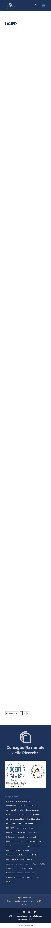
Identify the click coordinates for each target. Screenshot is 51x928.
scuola (8, 868)
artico (23, 805)
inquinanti (33, 832)
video (37, 877)
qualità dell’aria (26, 859)
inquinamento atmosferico (16, 832)
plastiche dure (32, 854)
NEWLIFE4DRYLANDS (16, 198)
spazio (29, 877)
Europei (35, 68)
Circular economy (32, 810)
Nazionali (37, 126)
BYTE (10, 667)
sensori (16, 868)
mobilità (20, 841)
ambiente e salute (23, 801)
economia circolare (13, 823)
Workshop (10, 881)
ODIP (10, 525)
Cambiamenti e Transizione (19, 68)
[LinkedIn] (29, 912)
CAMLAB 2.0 (13, 324)
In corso (24, 72)
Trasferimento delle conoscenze (21, 78)
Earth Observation (33, 819)
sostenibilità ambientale (15, 877)
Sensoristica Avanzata (17, 130)
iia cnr (31, 828)
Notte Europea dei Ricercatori (17, 850)
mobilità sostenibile (33, 841)
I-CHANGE (12, 66)
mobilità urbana (12, 845)
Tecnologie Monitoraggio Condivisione (24, 204)
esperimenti (21, 828)
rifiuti (34, 864)
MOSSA (11, 124)
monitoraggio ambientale (30, 845)
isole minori (10, 837)
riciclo (27, 864)
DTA (24, 904)
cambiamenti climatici (14, 810)
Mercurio (21, 837)
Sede (23, 527)
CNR (39, 900)
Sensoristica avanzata (14, 872)
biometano (32, 805)
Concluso (12, 598)
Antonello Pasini (12, 805)
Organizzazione (24, 897)
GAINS (18, 72)
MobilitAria (10, 841)
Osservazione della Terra (15, 854)
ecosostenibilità (29, 823)
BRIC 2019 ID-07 (14, 450)
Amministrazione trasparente (20, 900)
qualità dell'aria (12, 859)
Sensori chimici (27, 868)
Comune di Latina (20, 814)
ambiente (10, 801)
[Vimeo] (35, 912)
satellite (42, 864)
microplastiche (33, 837)
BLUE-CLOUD (13, 273)
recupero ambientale (14, 864)
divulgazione (34, 814)
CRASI (10, 379)
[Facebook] (19, 912)
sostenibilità (29, 872)
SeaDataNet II (14, 596)
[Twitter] (24, 912)
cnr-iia (8, 814)
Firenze (11, 72)
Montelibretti (27, 126)
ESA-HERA (10, 828)
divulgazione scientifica (15, 819)
